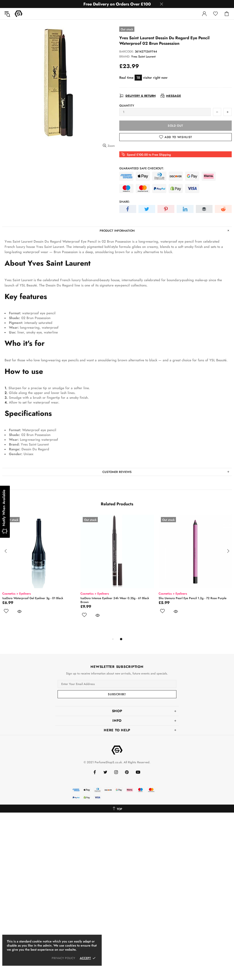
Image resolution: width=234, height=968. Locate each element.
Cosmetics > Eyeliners (16, 593)
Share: (124, 202)
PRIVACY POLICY (63, 958)
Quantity (126, 106)
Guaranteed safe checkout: (141, 168)
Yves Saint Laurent (143, 56)
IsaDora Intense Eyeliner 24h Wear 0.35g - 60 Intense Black (38, 600)
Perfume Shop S (18, 13)
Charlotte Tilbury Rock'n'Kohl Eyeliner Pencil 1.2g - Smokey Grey (192, 600)
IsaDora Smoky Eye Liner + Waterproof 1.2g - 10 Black (116, 598)
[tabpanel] (39, 575)
